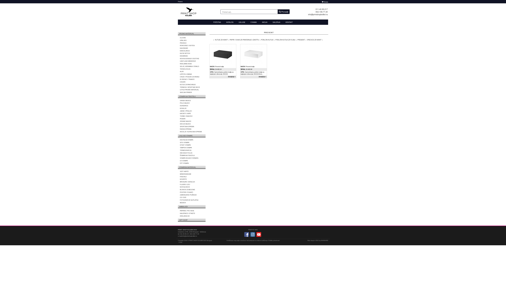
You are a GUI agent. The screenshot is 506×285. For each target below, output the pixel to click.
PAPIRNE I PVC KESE (187, 211)
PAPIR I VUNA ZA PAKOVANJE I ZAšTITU (244, 40)
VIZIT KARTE (184, 171)
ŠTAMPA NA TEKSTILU (187, 155)
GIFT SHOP (183, 220)
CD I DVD (183, 197)
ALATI (182, 71)
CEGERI (182, 82)
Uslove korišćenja (262, 240)
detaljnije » (231, 76)
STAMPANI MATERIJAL (187, 167)
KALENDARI (184, 48)
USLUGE (242, 22)
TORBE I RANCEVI (186, 116)
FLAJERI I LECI (185, 184)
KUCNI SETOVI (185, 53)
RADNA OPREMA (185, 129)
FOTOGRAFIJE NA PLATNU (189, 200)
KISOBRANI (184, 56)
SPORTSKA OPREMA (187, 126)
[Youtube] (258, 234)
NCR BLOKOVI (185, 187)
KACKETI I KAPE (185, 113)
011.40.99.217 (322, 9)
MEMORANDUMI (185, 174)
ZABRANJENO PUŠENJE (188, 195)
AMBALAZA (183, 207)
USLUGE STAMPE (186, 136)
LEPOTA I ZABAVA (186, 74)
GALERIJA (276, 22)
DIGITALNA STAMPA (186, 140)
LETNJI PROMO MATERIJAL (189, 90)
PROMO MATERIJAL (186, 34)
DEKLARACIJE (185, 216)
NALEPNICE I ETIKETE (187, 213)
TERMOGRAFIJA (185, 150)
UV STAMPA (184, 161)
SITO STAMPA (184, 142)
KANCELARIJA (185, 51)
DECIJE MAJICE (185, 124)
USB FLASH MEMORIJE (188, 61)
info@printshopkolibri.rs (318, 14)
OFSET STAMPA (185, 145)
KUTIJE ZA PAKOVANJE (188, 84)
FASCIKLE (183, 176)
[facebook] (246, 234)
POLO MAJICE (185, 103)
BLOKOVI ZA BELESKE (187, 189)
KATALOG (229, 22)
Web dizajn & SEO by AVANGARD (317, 240)
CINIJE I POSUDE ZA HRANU (189, 77)
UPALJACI (183, 40)
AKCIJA (264, 22)
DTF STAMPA (184, 163)
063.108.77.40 (322, 11)
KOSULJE (183, 108)
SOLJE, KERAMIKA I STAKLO (189, 66)
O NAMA (253, 22)
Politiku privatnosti (274, 240)
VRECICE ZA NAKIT (314, 40)
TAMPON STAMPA (186, 147)
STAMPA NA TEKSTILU (187, 96)
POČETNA (217, 22)
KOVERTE (183, 179)
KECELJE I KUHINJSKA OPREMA (191, 131)
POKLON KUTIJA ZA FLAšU (285, 40)
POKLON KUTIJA (267, 40)
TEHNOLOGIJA (185, 69)
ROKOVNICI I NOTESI (187, 45)
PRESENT (301, 40)
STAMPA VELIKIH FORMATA (189, 158)
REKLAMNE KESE (186, 64)
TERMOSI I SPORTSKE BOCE (190, 87)
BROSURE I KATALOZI (187, 182)
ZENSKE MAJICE (185, 121)
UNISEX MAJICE (185, 100)
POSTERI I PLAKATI (186, 192)
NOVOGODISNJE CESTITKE (189, 58)
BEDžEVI (183, 202)
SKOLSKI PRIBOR (186, 92)
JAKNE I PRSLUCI (186, 111)
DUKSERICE (184, 105)
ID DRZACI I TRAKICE (187, 79)
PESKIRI (182, 119)
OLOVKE (183, 38)
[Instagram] (252, 234)
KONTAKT (289, 22)
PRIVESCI (183, 43)
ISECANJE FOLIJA (186, 153)
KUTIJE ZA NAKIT (221, 40)
